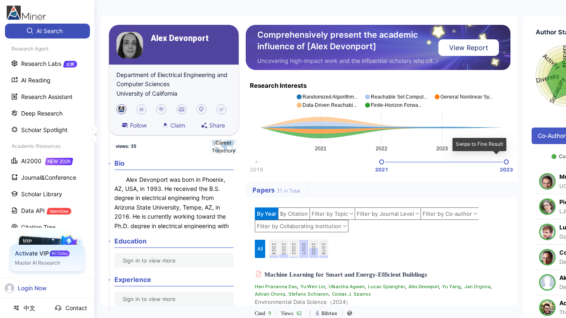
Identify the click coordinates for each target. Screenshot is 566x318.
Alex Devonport (180, 38)
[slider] (382, 162)
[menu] (47, 154)
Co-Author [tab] (552, 135)
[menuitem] (47, 31)
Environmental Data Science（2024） (303, 302)
